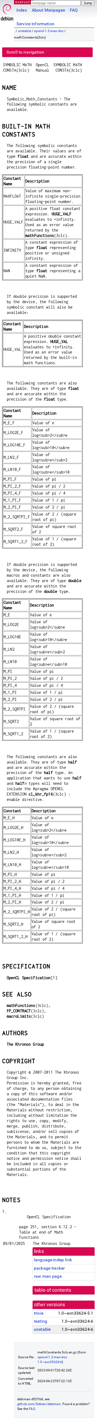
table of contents (52, 1290)
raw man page (48, 1276)
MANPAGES (24, 2)
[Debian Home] (7, 11)
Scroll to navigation (25, 52)
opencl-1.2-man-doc (49, 31)
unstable (24, 31)
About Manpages (48, 10)
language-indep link (53, 1259)
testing (40, 1321)
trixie (38, 1313)
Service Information (35, 23)
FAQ (74, 10)
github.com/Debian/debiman (39, 1404)
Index (21, 10)
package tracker (49, 1268)
